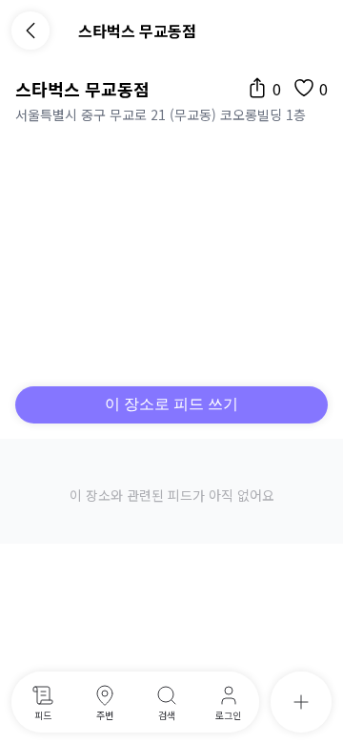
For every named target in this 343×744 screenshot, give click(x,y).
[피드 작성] (301, 702)
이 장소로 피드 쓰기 (171, 404)
